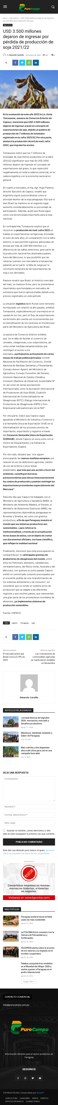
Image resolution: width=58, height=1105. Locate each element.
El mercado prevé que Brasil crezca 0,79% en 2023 (14, 656)
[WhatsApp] (29, 63)
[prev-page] (5, 762)
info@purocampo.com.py (16, 1004)
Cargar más (28, 981)
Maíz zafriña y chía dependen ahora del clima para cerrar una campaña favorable (36, 750)
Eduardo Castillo (16, 55)
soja (33, 623)
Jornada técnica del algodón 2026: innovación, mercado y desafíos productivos (35, 721)
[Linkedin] (36, 63)
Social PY (40, 1093)
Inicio (5, 18)
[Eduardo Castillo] (5, 54)
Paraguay (25, 623)
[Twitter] (22, 63)
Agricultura (14, 18)
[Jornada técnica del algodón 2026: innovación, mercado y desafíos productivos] (11, 721)
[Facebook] (15, 63)
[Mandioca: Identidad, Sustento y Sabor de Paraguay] (11, 737)
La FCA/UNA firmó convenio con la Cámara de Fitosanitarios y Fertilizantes (37, 935)
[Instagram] (25, 1078)
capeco (15, 623)
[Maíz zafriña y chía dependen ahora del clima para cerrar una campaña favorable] (11, 751)
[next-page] (9, 762)
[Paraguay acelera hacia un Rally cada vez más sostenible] (11, 920)
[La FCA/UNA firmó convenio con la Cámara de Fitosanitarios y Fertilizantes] (11, 936)
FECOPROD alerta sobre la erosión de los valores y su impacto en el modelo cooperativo (37, 951)
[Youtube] (40, 1078)
